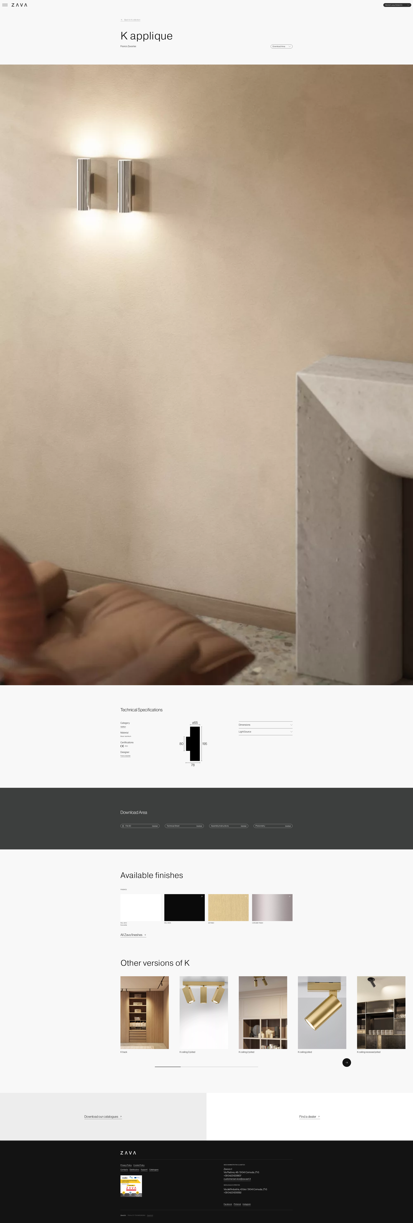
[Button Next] (346, 1062)
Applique (123, 726)
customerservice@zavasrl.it (237, 1179)
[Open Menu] (5, 5)
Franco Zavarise (125, 756)
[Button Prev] (66, 1062)
